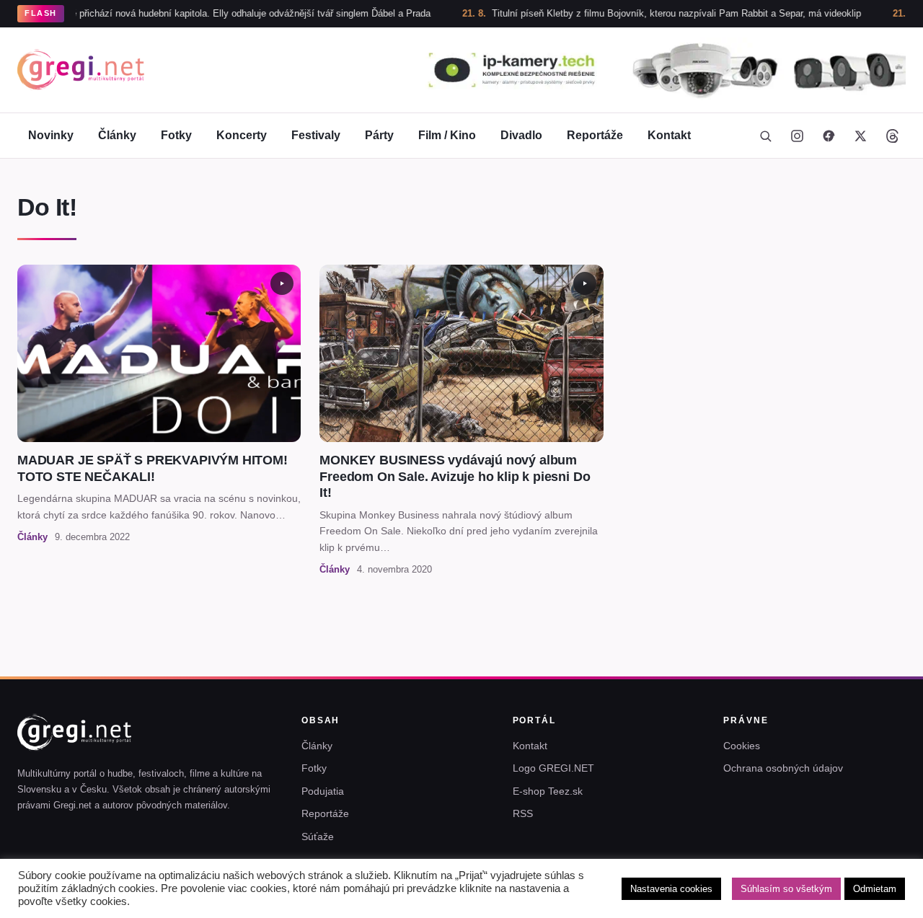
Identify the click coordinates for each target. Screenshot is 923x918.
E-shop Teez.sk (548, 791)
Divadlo (521, 135)
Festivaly (315, 135)
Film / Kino (447, 135)
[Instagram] (797, 135)
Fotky (176, 135)
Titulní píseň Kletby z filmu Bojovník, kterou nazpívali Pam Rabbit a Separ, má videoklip (643, 13)
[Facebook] (828, 135)
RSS (523, 813)
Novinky (51, 135)
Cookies (741, 745)
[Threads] (892, 135)
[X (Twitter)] (860, 135)
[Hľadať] (765, 135)
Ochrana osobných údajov (783, 768)
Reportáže (595, 135)
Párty (379, 135)
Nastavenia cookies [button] (671, 888)
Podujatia (322, 791)
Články (117, 135)
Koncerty (241, 135)
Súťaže (317, 836)
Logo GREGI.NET (553, 768)
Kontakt (669, 135)
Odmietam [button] (874, 888)
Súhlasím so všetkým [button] (786, 888)
